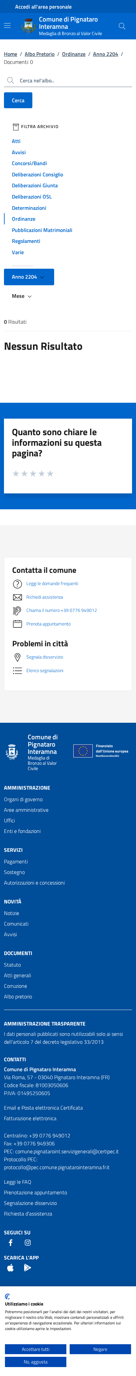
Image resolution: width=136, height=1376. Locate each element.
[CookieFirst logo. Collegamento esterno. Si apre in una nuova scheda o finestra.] (7, 1297)
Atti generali (17, 975)
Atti (16, 141)
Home (10, 54)
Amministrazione (27, 788)
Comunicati (16, 924)
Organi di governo (23, 799)
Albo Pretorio (39, 54)
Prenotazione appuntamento (35, 1192)
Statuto (12, 965)
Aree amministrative (26, 810)
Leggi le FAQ (17, 1182)
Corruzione (15, 986)
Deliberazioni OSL (32, 197)
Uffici (9, 820)
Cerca (18, 100)
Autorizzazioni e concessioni (34, 883)
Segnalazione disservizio (30, 1203)
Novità (12, 901)
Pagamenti (16, 861)
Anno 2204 (105, 54)
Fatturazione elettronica (30, 1118)
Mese (19, 296)
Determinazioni (29, 208)
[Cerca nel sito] (122, 26)
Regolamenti (26, 241)
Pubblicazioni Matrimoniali (42, 230)
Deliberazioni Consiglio (37, 174)
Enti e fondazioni (22, 831)
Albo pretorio (18, 996)
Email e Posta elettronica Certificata (43, 1108)
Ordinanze (73, 54)
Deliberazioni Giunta (35, 185)
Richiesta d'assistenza (28, 1213)
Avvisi (19, 152)
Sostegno (14, 872)
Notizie (11, 913)
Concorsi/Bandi (29, 163)
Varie (18, 252)
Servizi (13, 850)
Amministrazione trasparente (44, 1024)
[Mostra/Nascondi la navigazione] (7, 25)
